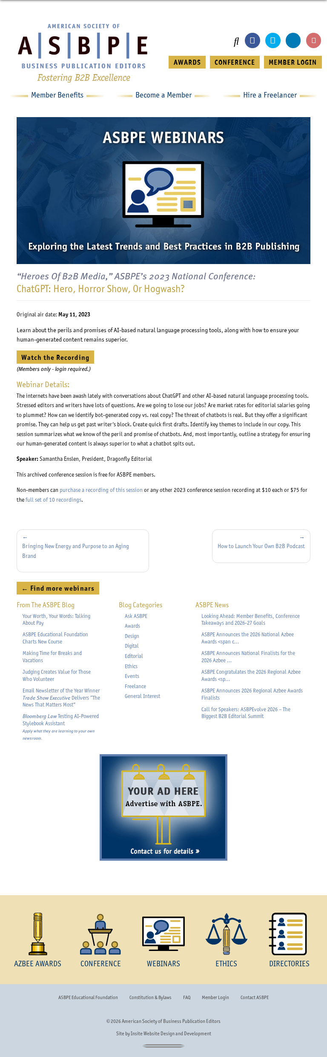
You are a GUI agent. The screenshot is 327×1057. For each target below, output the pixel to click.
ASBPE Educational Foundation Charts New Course (55, 638)
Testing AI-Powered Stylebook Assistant (61, 727)
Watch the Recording (57, 357)
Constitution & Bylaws (150, 997)
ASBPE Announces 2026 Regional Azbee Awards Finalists (252, 694)
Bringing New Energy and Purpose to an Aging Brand (75, 551)
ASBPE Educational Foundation (88, 997)
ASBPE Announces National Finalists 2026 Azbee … (248, 656)
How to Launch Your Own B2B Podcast (261, 546)
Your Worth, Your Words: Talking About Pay (56, 619)
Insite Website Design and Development (171, 1034)
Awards (132, 626)
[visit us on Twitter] (272, 40)
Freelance (135, 686)
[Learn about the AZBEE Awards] (38, 934)
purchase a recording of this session (101, 489)
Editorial (134, 656)
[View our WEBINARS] (163, 934)
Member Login (215, 997)
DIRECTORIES (289, 963)
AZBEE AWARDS (37, 963)
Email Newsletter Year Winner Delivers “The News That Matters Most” (61, 697)
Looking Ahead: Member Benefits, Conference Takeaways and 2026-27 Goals (250, 619)
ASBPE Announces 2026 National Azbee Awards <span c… (247, 638)
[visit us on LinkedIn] (293, 40)
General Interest (142, 696)
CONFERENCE (235, 62)
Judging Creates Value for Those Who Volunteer (57, 675)
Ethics (131, 666)
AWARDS (187, 62)
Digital (132, 646)
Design (132, 636)
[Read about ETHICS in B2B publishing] (226, 934)
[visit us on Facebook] (252, 40)
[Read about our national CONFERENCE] (101, 934)
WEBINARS (163, 963)
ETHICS (226, 963)
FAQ (186, 997)
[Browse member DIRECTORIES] (289, 934)
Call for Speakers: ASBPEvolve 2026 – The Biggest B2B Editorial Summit (245, 713)
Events (132, 676)
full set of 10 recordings (53, 499)
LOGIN (293, 62)
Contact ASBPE (255, 997)
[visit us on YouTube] (313, 40)
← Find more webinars (57, 588)
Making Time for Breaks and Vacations (52, 656)
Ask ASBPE (136, 616)
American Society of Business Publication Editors (171, 1021)
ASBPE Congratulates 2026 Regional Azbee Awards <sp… (251, 675)
